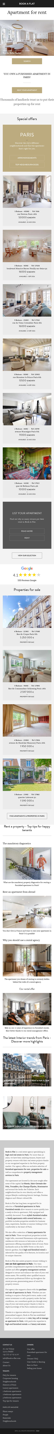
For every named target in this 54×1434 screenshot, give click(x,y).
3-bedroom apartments (12, 1397)
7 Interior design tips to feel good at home (26, 1126)
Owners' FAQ (32, 1358)
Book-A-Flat (27, 4)
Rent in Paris (32, 1365)
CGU (37, 1431)
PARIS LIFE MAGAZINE (10, 1407)
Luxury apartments (10, 1388)
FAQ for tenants (9, 1375)
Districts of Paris (9, 1384)
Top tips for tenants (11, 1401)
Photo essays (8, 1411)
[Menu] (5, 3)
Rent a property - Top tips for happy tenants (27, 828)
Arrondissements (27, 158)
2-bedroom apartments (12, 1394)
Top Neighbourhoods (27, 164)
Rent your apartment (27, 90)
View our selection (27, 555)
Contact (6, 1362)
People (5, 1414)
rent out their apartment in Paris (19, 1263)
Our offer (31, 1349)
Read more (27, 531)
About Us (6, 1365)
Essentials (7, 1418)
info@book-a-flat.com (11, 1358)
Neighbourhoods (9, 1381)
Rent (27, 538)
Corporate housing (10, 1378)
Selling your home (34, 1368)
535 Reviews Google (27, 580)
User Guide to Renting (36, 1362)
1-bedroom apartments (12, 1391)
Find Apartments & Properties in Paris (27, 816)
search (27, 61)
